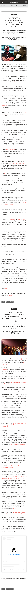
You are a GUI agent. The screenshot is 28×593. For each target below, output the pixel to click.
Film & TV (14, 14)
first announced (10, 149)
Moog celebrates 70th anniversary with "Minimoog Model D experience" (14, 424)
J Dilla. (15, 508)
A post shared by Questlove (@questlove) (14, 569)
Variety (6, 288)
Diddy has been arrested (16, 163)
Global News (9, 301)
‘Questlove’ (24, 359)
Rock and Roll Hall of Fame (18, 444)
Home (3, 5)
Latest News (14, 5)
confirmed (4, 105)
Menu (25, 5)
